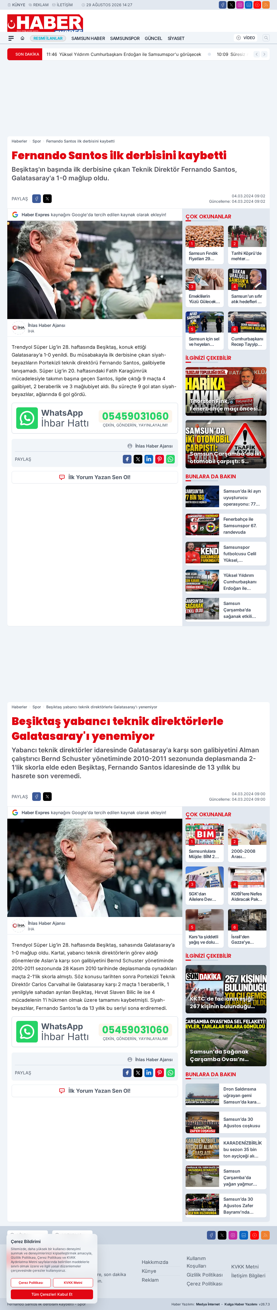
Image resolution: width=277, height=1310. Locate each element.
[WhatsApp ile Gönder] (170, 459)
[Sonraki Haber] (264, 54)
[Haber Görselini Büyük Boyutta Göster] (94, 270)
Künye (18, 4)
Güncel (153, 38)
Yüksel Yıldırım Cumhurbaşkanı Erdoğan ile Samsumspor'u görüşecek (124, 54)
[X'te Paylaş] (47, 198)
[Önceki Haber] (256, 54)
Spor (36, 141)
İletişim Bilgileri (248, 1275)
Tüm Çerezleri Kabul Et (51, 1294)
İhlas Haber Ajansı (46, 328)
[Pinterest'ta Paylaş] (159, 459)
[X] (231, 5)
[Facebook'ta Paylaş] (36, 198)
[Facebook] (222, 5)
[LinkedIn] (248, 5)
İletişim (65, 4)
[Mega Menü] (11, 38)
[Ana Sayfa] (22, 38)
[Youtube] (257, 5)
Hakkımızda (155, 1262)
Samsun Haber (88, 38)
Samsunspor (124, 38)
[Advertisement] (138, 98)
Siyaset (176, 38)
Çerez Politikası (204, 1284)
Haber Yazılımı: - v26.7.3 (221, 1304)
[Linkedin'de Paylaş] (148, 459)
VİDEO (249, 37)
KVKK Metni (245, 1267)
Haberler (19, 141)
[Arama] (266, 37)
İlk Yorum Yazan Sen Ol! (99, 477)
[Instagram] (240, 5)
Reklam (41, 4)
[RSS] (266, 5)
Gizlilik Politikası (205, 1275)
